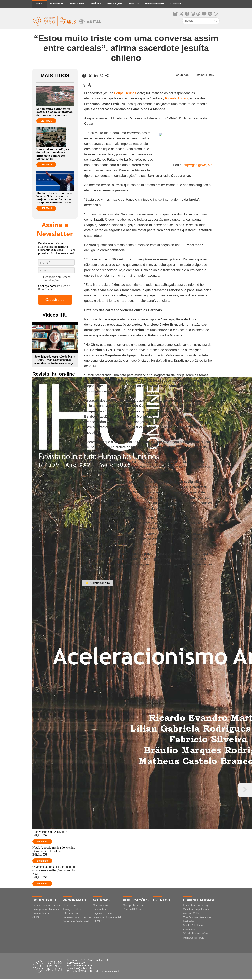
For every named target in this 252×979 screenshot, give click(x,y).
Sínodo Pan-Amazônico (196, 933)
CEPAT (36, 917)
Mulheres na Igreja (193, 937)
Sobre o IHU (57, 3)
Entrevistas (99, 909)
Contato (175, 3)
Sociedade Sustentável (76, 921)
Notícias (96, 3)
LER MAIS (46, 120)
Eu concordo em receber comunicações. (56, 279)
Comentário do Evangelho (197, 905)
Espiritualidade (154, 3)
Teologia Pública (72, 909)
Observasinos (70, 905)
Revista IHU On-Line (134, 909)
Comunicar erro (97, 582)
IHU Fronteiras (71, 913)
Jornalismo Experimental (107, 917)
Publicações (115, 3)
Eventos (134, 3)
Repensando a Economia (77, 917)
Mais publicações (133, 905)
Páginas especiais (103, 913)
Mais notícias (100, 905)
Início (39, 3)
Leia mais (42, 841)
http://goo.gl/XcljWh (197, 165)
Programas (77, 3)
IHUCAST (98, 921)
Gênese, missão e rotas (46, 905)
